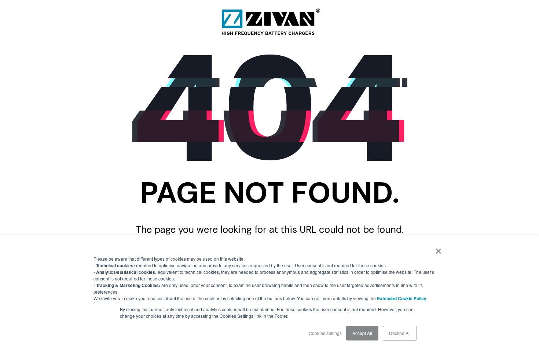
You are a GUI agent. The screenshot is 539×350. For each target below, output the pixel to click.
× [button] (438, 248)
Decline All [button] (400, 333)
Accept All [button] (362, 333)
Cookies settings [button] (325, 333)
